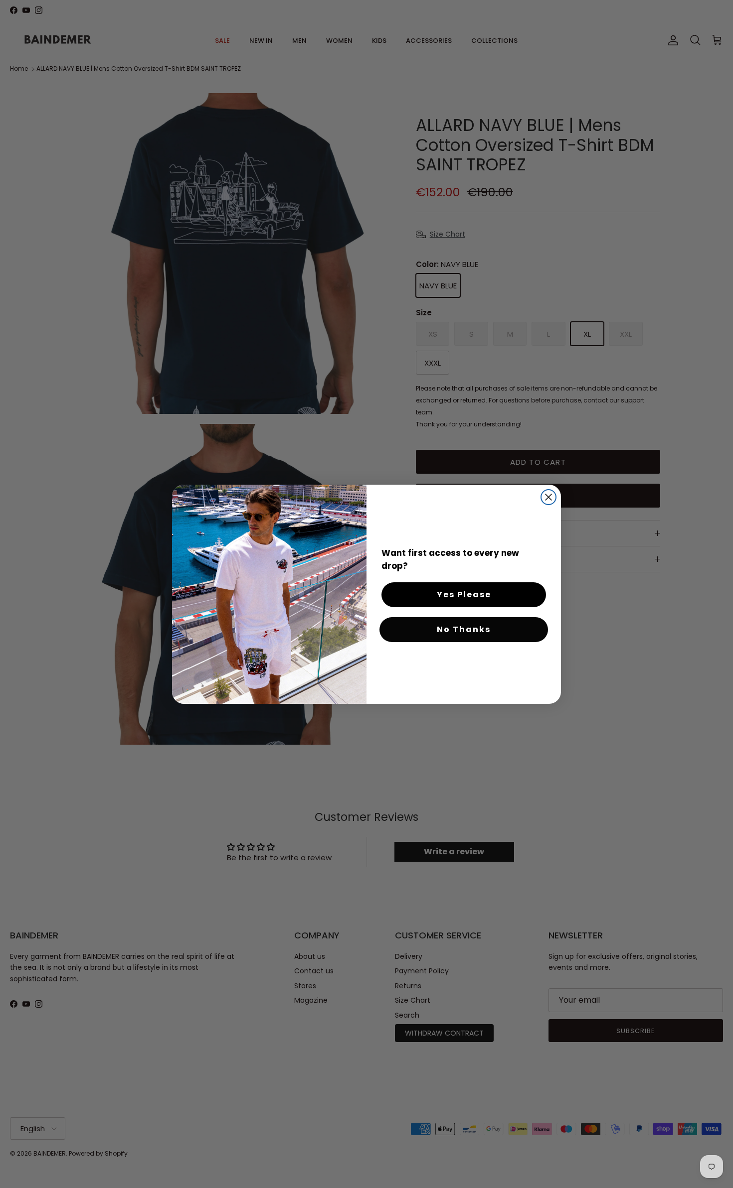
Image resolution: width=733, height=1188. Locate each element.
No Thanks (464, 629)
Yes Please (464, 594)
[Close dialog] (548, 497)
